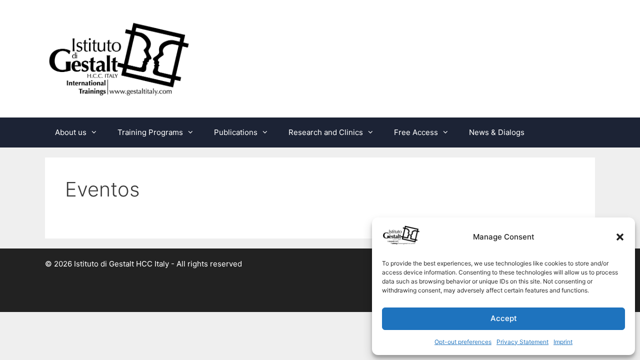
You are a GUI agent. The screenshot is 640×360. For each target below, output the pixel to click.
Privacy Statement (522, 342)
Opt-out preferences (463, 342)
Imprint (563, 342)
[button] (620, 237)
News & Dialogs (496, 132)
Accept (503, 318)
